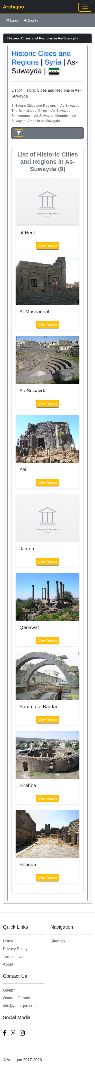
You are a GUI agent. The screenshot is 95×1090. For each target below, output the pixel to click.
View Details (47, 246)
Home (8, 941)
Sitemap (57, 941)
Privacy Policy (15, 949)
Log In (33, 20)
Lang (14, 20)
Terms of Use (14, 957)
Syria (53, 62)
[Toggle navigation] (85, 7)
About (8, 964)
